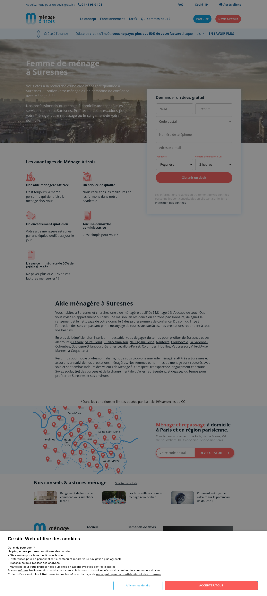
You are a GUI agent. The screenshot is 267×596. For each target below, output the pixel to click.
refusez (23, 570)
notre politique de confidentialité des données (128, 574)
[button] (140, 585)
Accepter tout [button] (211, 585)
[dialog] (133, 298)
